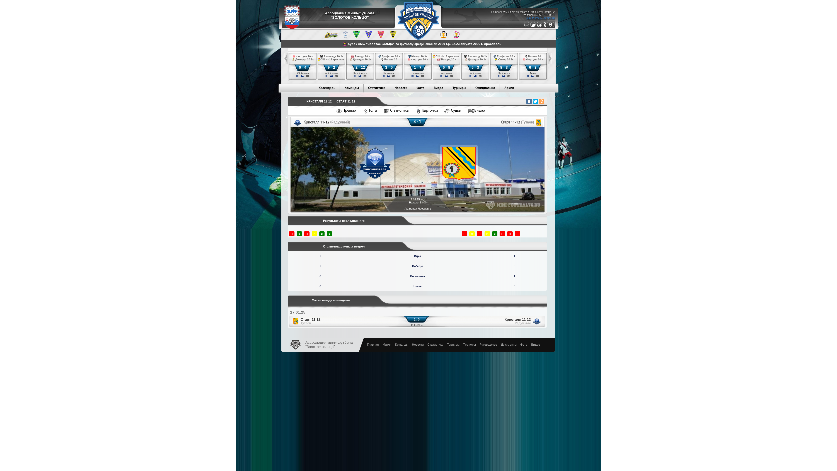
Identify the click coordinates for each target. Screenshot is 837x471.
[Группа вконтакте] (552, 26)
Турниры (459, 88)
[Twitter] (533, 26)
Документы (509, 344)
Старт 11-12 (310, 321)
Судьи (456, 111)
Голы (373, 111)
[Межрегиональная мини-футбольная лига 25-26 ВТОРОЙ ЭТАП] (331, 37)
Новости (401, 88)
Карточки (430, 111)
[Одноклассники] (545, 26)
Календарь (327, 88)
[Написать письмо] (526, 26)
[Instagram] (539, 26)
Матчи (387, 344)
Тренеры (469, 344)
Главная (373, 344)
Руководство (488, 344)
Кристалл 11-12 (518, 321)
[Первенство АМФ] (345, 37)
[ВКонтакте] (529, 101)
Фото (421, 88)
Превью (349, 111)
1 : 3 (417, 319)
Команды (351, 88)
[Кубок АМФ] (443, 37)
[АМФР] (291, 27)
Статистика (376, 88)
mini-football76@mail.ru (540, 18)
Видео (438, 88)
